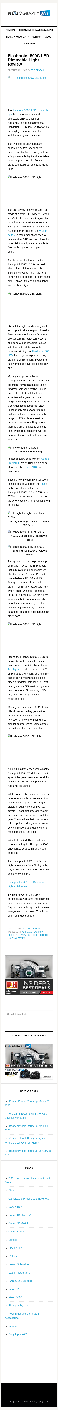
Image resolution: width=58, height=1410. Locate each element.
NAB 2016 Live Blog (20, 1281)
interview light (23, 935)
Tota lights (13, 669)
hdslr (11, 935)
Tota (42, 484)
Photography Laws (19, 1305)
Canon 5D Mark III (18, 1223)
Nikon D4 (13, 1289)
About (11, 1190)
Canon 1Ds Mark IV (19, 1215)
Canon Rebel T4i (18, 1231)
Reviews (36, 929)
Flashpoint (38, 932)
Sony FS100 (31, 467)
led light (43, 935)
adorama (27, 932)
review (21, 938)
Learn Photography (19, 1272)
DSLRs (12, 1256)
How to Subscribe (18, 1264)
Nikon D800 (15, 1297)
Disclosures (15, 1248)
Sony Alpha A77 (17, 1334)
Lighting (26, 929)
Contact (12, 1239)
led (35, 935)
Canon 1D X (15, 1207)
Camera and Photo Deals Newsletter (29, 1198)
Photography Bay (29, 13)
